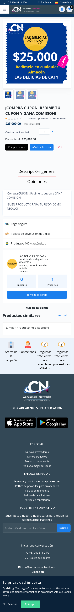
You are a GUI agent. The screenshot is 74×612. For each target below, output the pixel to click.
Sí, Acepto (30, 604)
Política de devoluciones (37, 495)
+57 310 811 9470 (16, 2)
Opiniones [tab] (37, 181)
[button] (20, 422)
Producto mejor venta (37, 461)
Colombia (43, 2)
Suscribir (64, 527)
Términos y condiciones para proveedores (37, 481)
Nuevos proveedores (37, 452)
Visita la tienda (38, 294)
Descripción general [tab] (37, 171)
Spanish (65, 2)
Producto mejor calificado (37, 466)
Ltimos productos (37, 456)
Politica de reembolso (37, 490)
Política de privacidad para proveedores (37, 486)
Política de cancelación (37, 500)
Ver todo (63, 315)
